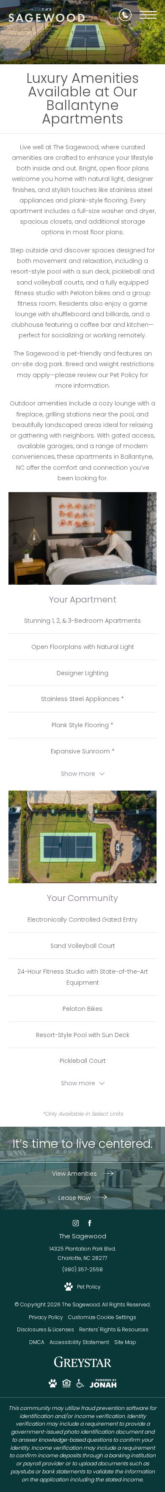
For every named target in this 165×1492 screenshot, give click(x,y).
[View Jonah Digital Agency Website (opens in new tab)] (103, 1385)
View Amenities (75, 1173)
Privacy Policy (46, 1317)
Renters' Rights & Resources (113, 1329)
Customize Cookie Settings (102, 1317)
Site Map (125, 1342)
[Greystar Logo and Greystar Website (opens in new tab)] (82, 1366)
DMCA (36, 1342)
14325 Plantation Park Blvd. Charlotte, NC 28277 (83, 1253)
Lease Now (75, 1198)
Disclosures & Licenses (45, 1329)
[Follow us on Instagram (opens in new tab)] (75, 1223)
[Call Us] (125, 14)
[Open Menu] (148, 15)
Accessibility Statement (79, 1342)
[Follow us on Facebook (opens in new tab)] (89, 1223)
